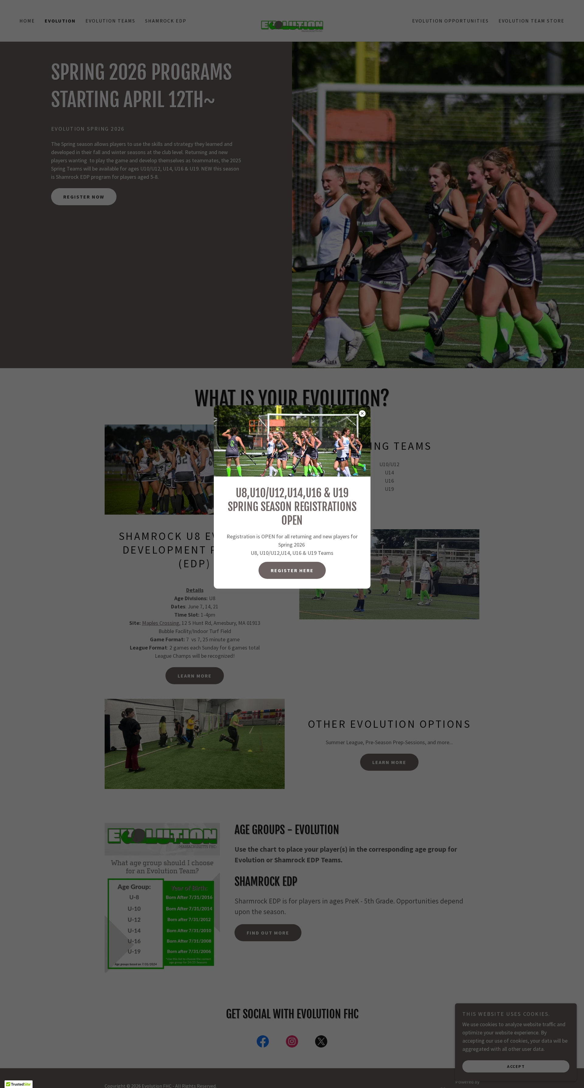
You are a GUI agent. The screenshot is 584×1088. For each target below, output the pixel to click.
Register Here (292, 570)
